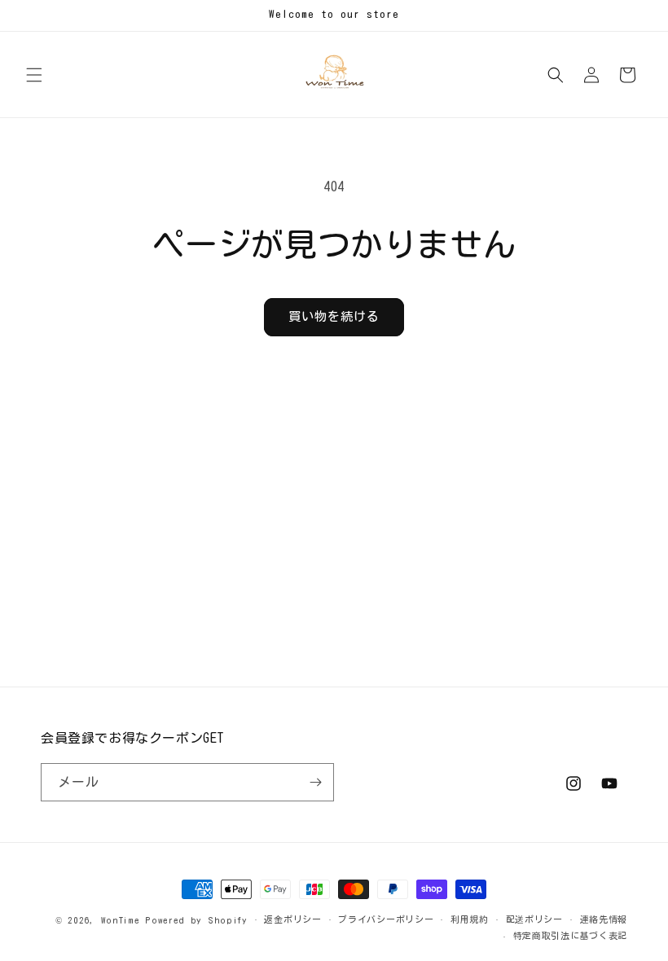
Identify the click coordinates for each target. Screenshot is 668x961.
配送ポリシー (534, 919)
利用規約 (469, 919)
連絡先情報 (604, 919)
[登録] (315, 782)
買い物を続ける (334, 316)
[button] (34, 75)
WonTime (120, 919)
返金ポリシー (292, 919)
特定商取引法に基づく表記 (570, 935)
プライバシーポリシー (385, 919)
